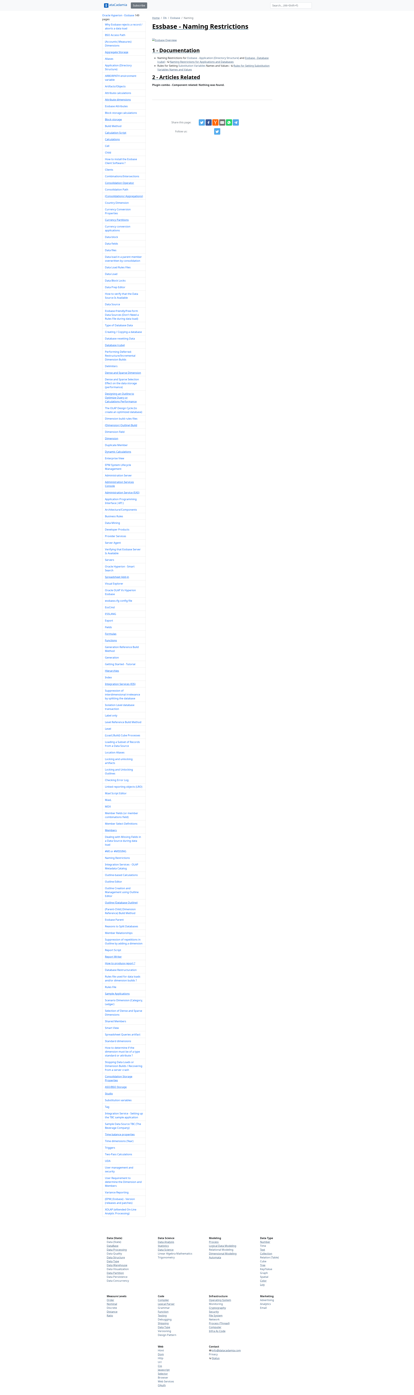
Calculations (112, 139)
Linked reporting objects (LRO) (123, 786)
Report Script (113, 950)
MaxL (108, 800)
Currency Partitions (117, 220)
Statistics (163, 1246)
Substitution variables (118, 1100)
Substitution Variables (191, 65)
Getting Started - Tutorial (120, 664)
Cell (107, 146)
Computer (215, 1327)
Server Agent (113, 543)
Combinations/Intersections (122, 176)
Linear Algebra (167, 1253)
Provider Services (115, 536)
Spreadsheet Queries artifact (122, 1034)
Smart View (112, 1028)
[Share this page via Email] (222, 122)
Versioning (164, 1331)
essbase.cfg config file (118, 600)
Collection (266, 1253)
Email (263, 1308)
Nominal (112, 1304)
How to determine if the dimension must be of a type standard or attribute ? (122, 1051)
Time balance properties (120, 1134)
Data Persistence (117, 1277)
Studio (109, 1093)
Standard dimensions (118, 1041)
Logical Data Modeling (222, 1246)
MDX (108, 806)
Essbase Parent (114, 919)
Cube (263, 1261)
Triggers (110, 1147)
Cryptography (217, 1308)
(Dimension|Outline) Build (121, 425)
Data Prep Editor (115, 287)
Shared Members (115, 1021)
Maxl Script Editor (116, 793)
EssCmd (110, 607)
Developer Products (117, 529)
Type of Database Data (119, 325)
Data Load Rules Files (118, 267)
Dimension (111, 438)
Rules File (110, 987)
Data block (111, 237)
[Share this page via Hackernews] (215, 122)
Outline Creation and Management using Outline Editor (122, 892)
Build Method (113, 126)
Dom (161, 1354)
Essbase (175, 18)
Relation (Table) (269, 1257)
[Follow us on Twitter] (217, 131)
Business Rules (114, 516)
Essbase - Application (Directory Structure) (213, 58)
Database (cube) (115, 345)
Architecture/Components (121, 509)
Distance (112, 1311)
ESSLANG (110, 614)
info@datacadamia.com (226, 1350)
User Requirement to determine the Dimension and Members (123, 1182)
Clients (109, 169)
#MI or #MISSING (115, 851)
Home (156, 18)
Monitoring (216, 1304)
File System (216, 1315)
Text (262, 1249)
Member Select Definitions (121, 823)
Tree (262, 1265)
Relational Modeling (221, 1249)
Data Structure (116, 1257)
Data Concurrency (118, 1280)
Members (111, 830)
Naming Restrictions (117, 858)
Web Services (166, 1381)
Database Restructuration (121, 970)
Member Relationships (119, 933)
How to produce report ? (120, 963)
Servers (109, 560)
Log (262, 1284)
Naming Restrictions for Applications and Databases (202, 62)
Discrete (112, 1308)
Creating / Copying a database (123, 332)
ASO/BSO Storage (116, 1087)
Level (108, 729)
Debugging (165, 1319)
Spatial (264, 1277)
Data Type (113, 1261)
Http (160, 1358)
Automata (215, 1257)
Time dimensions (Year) (119, 1141)
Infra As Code (217, 1331)
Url (160, 1362)
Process (214, 1242)
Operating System (220, 1300)
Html (161, 1350)
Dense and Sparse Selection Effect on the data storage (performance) (122, 383)
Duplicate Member (116, 445)
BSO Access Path (115, 35)
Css (160, 1366)
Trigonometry (166, 1257)
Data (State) (114, 1242)
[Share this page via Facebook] (209, 122)
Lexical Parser (166, 1304)
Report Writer (113, 956)
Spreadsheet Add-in (117, 577)
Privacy (213, 1354)
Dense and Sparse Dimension (123, 373)
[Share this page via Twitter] (202, 122)
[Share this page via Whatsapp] (229, 122)
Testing (162, 1315)
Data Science (166, 1249)
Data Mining (112, 523)
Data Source (112, 304)
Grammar (164, 1308)
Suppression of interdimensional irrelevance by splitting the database (122, 694)
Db (165, 18)
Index (108, 677)
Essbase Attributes (116, 106)
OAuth (162, 1385)
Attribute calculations (118, 93)
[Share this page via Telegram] (236, 122)
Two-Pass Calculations (118, 1154)
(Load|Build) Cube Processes (122, 735)
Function (163, 1311)
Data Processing (117, 1249)
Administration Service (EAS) (122, 492)
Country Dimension (117, 203)
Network (214, 1319)
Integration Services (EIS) (120, 684)
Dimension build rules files (121, 418)
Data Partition (115, 1273)
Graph (264, 1273)
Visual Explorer (114, 583)
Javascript (164, 1370)
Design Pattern (167, 1335)
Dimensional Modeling (223, 1253)
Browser (163, 1377)
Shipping (163, 1323)
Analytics (265, 1304)
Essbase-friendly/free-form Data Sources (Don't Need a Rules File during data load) (122, 314)
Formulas (110, 634)
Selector (163, 1373)
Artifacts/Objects (115, 86)
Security (214, 1311)
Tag (107, 1107)
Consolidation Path (116, 189)
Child (108, 152)
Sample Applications (117, 993)
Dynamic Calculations (118, 451)
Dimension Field (115, 432)
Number (265, 1242)
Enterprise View (114, 458)
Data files (110, 250)
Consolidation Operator (119, 183)
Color (263, 1280)
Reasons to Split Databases (121, 926)
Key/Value (266, 1269)
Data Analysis (166, 1242)
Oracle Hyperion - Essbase (118, 15)
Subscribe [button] (139, 5)
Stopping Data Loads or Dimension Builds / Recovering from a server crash (123, 1066)
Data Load (111, 274)
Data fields (111, 243)
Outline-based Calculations (121, 875)
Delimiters (111, 366)
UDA (107, 1161)
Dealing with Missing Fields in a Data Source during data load (123, 840)
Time (263, 1246)
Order (110, 1300)
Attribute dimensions (118, 99)
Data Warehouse (117, 1265)
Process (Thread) (219, 1323)
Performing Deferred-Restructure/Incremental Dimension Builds (120, 355)
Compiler (163, 1300)
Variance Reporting (117, 1192)
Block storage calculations (121, 113)
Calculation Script (115, 132)
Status (216, 1358)
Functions (111, 640)
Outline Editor (113, 881)
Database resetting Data (120, 338)
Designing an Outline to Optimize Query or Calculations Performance (121, 397)
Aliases (109, 59)
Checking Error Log (117, 780)
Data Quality (114, 1253)
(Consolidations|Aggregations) (124, 196)
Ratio (110, 1315)
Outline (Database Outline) (121, 902)
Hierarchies (112, 671)
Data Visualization (118, 1269)
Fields (108, 627)
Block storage (113, 119)
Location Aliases (115, 752)
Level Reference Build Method (123, 722)
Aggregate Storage (116, 52)
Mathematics (184, 1253)
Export (109, 620)
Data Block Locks (115, 280)
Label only (111, 715)
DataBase (112, 1246)
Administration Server (118, 475)
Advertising (267, 1300)
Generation (112, 657)
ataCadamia (118, 5)
